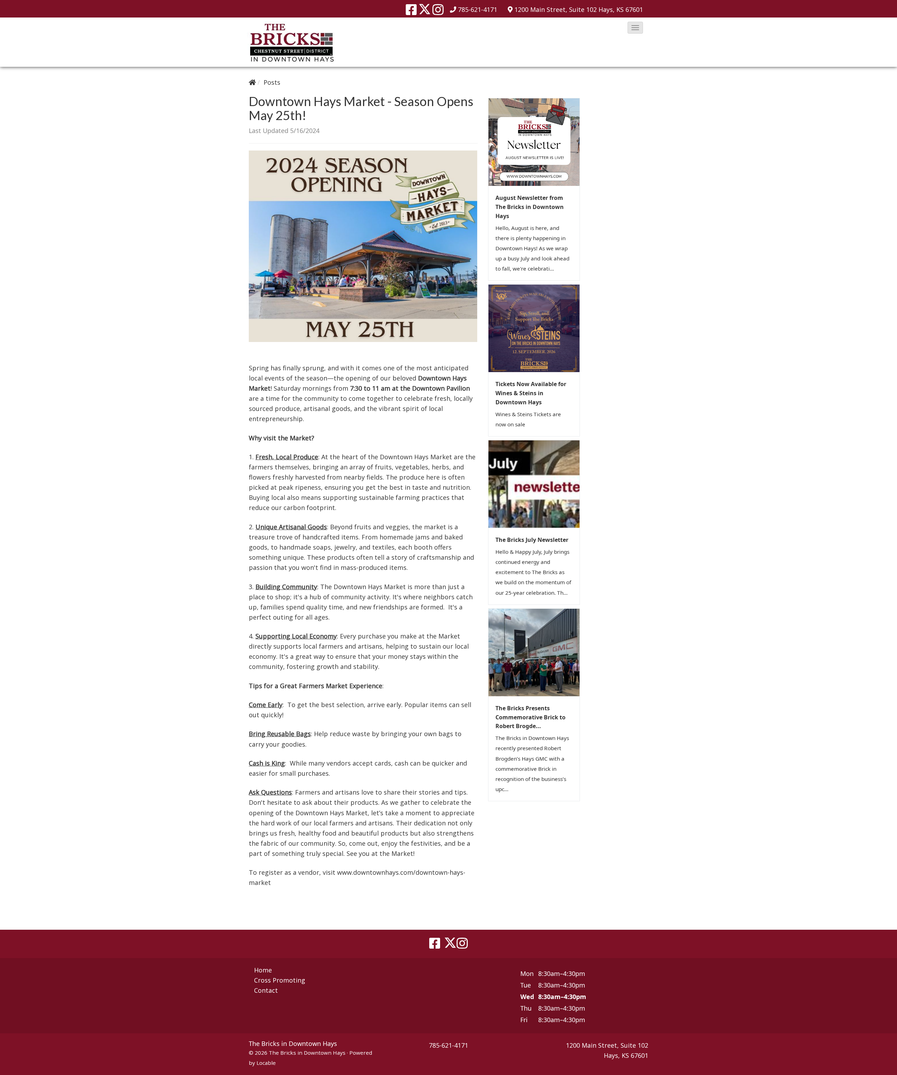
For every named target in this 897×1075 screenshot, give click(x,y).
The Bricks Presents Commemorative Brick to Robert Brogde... (530, 717)
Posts (271, 82)
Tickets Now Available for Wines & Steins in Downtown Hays (530, 393)
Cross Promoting (279, 980)
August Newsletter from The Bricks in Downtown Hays (529, 207)
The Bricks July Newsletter (531, 540)
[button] (635, 28)
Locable (266, 1062)
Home (263, 970)
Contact (266, 990)
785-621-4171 (477, 9)
